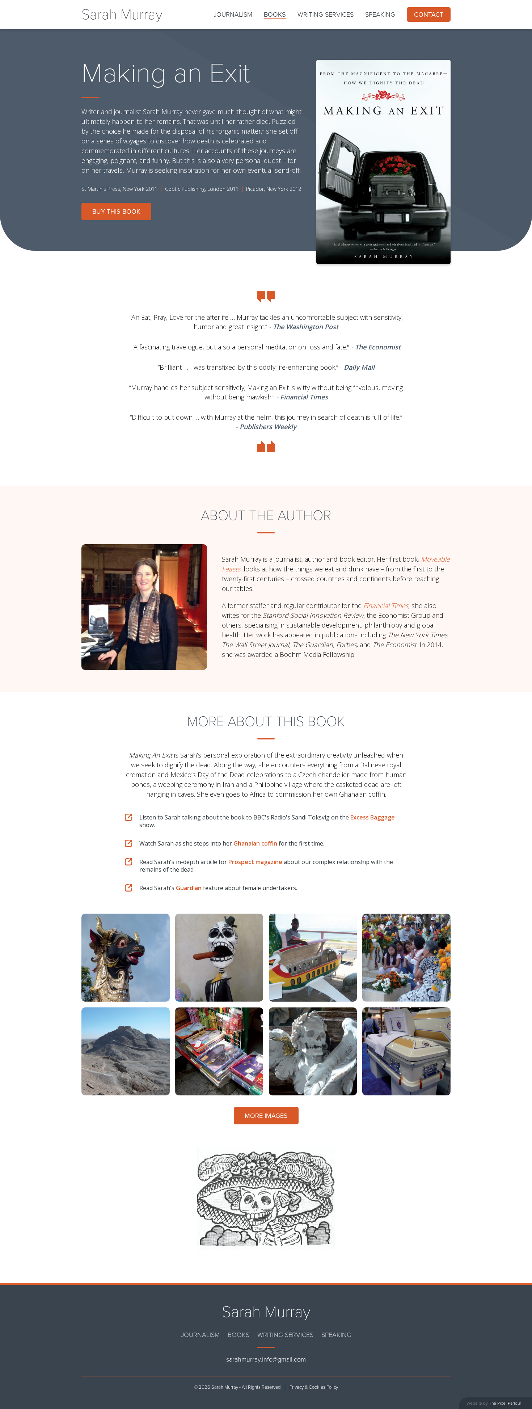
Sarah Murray (121, 14)
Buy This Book (116, 211)
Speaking (380, 14)
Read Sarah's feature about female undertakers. (218, 888)
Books (275, 14)
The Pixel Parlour (505, 1403)
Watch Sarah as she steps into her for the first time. (231, 843)
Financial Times (385, 605)
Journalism (233, 14)
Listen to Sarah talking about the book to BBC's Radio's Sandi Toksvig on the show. (267, 821)
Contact (428, 14)
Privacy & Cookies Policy (314, 1387)
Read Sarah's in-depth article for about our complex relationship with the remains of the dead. (266, 865)
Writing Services (325, 14)
